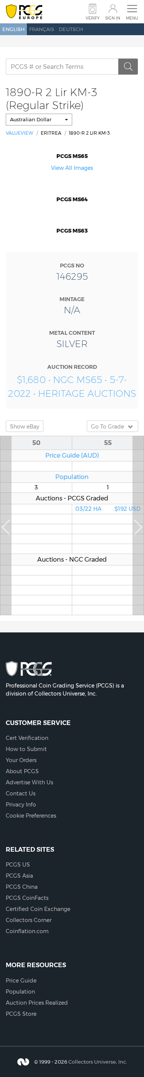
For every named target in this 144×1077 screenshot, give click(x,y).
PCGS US (18, 864)
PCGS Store (21, 1013)
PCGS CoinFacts (27, 898)
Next (138, 525)
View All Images (72, 168)
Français (41, 29)
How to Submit (26, 749)
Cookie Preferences (31, 815)
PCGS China (22, 886)
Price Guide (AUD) (72, 455)
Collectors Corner (28, 920)
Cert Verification (27, 738)
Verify (92, 18)
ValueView (19, 133)
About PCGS (22, 771)
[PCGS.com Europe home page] (24, 12)
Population (72, 477)
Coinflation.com (27, 931)
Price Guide (21, 980)
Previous (6, 525)
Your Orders (21, 760)
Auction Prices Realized (37, 1002)
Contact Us (20, 793)
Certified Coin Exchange (38, 909)
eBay (24, 426)
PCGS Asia (19, 875)
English (13, 29)
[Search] (128, 67)
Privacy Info (21, 804)
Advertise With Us (29, 782)
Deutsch (71, 29)
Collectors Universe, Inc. (97, 1061)
